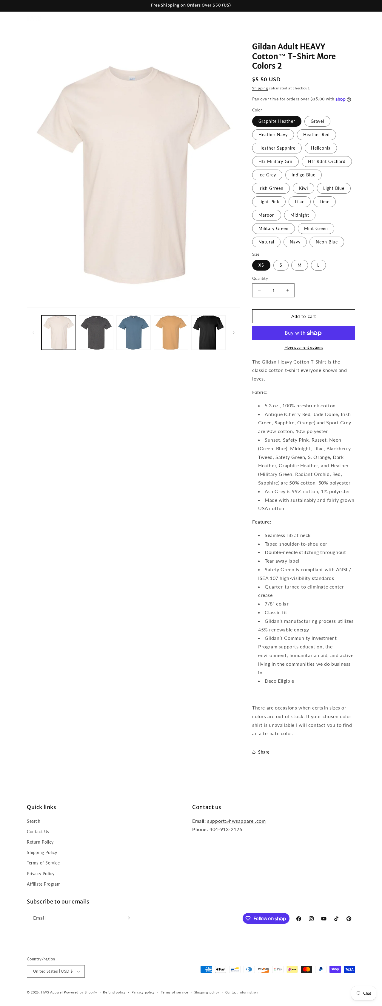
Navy (295, 241)
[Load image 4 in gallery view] (171, 332)
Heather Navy (273, 134)
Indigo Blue (303, 174)
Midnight (299, 215)
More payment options (303, 347)
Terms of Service (43, 862)
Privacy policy (143, 992)
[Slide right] (233, 332)
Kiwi (303, 188)
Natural (266, 241)
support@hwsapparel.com (236, 821)
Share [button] (263, 751)
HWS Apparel (52, 992)
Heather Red (316, 134)
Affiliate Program (44, 884)
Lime (324, 201)
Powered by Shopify (80, 992)
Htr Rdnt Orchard (327, 161)
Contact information (241, 992)
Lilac (299, 201)
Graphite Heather (276, 121)
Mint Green (316, 228)
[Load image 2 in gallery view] (96, 332)
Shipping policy (207, 992)
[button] (83, 18)
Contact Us (38, 831)
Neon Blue (327, 241)
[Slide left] (33, 332)
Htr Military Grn (275, 161)
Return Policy (40, 841)
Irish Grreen (271, 188)
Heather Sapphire (276, 147)
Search (34, 821)
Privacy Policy (40, 873)
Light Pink (268, 201)
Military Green (273, 228)
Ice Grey (267, 174)
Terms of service (174, 992)
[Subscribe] (127, 918)
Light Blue (333, 188)
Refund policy (114, 992)
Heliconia (321, 147)
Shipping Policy (42, 852)
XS (261, 265)
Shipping (260, 88)
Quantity (260, 278)
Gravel (317, 121)
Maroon (266, 215)
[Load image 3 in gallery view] (133, 332)
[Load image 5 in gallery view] (208, 332)
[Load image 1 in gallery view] (58, 332)
